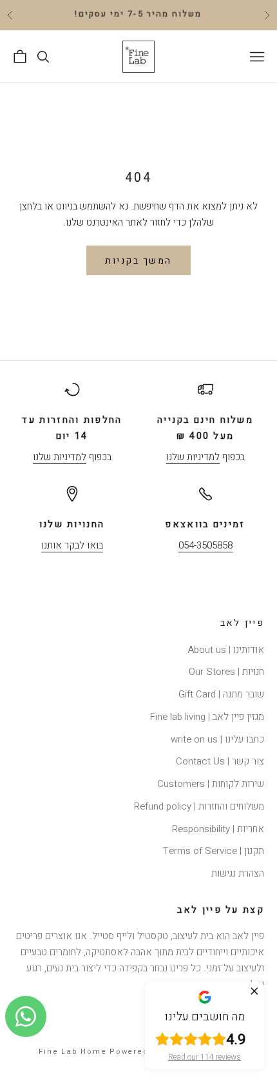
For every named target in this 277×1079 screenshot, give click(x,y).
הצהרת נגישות (237, 873)
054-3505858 (205, 545)
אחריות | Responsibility (218, 829)
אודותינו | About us (225, 650)
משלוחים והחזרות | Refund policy (199, 806)
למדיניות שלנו (193, 457)
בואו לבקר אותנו (72, 545)
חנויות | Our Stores (226, 672)
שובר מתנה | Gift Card (221, 694)
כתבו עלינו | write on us (217, 739)
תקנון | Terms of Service (213, 851)
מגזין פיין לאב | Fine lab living (207, 717)
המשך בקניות (138, 260)
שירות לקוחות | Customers (210, 784)
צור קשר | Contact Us (220, 761)
